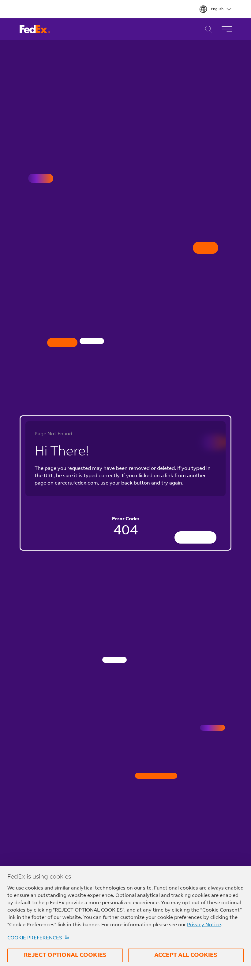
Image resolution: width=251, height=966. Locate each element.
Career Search (207, 29)
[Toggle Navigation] (226, 29)
